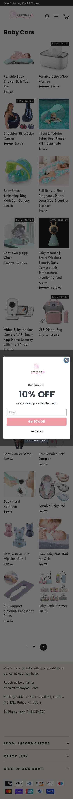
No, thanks (36, 431)
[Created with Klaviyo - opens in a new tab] (36, 440)
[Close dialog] (66, 360)
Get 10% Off (36, 422)
